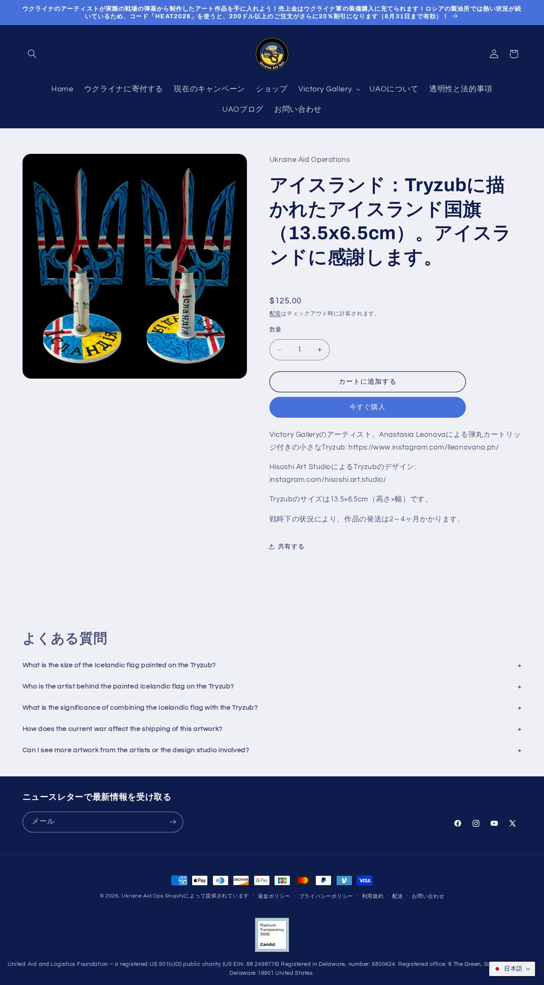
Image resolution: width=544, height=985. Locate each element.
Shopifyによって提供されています (207, 896)
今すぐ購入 (367, 407)
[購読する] (172, 822)
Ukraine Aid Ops (142, 896)
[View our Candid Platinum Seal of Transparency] (272, 950)
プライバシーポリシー (326, 896)
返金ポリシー (274, 896)
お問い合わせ (428, 896)
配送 (275, 314)
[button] (32, 54)
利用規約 (373, 896)
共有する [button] (291, 546)
